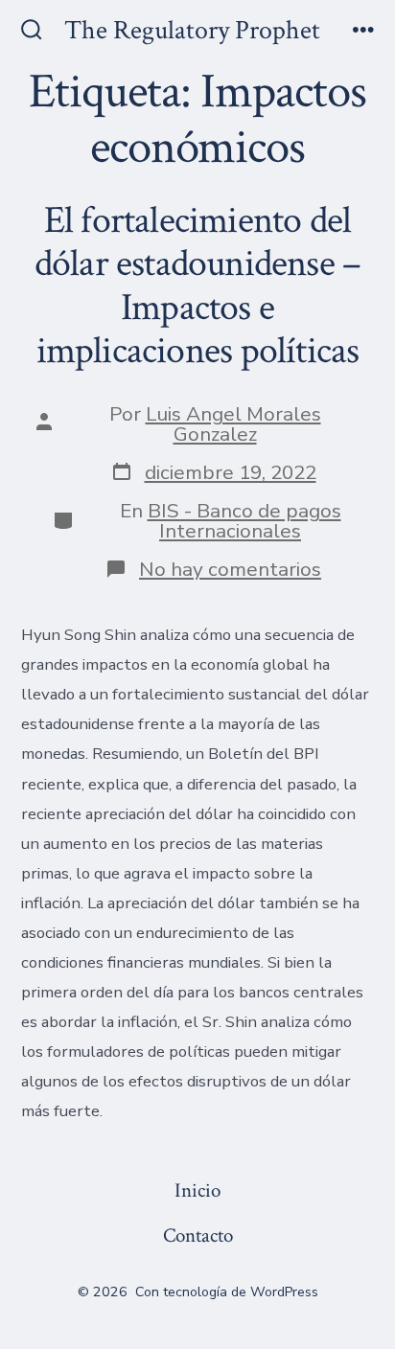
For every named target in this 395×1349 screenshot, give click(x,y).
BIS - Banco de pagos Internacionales (244, 520)
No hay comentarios (230, 569)
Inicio (197, 1190)
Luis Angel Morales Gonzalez (233, 423)
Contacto (198, 1235)
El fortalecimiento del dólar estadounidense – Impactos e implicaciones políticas (198, 286)
